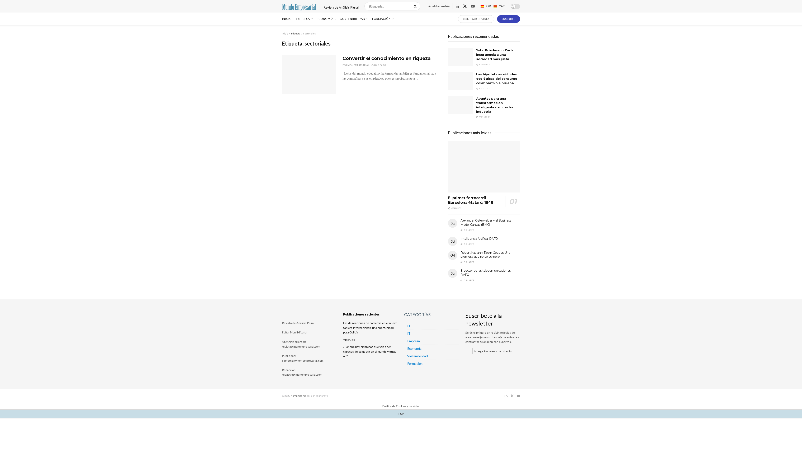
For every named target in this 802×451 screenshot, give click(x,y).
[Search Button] (416, 6)
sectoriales (309, 33)
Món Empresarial (358, 65)
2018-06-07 (484, 64)
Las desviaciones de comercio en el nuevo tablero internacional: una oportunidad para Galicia (370, 327)
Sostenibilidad (352, 18)
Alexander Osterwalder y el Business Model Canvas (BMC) (486, 223)
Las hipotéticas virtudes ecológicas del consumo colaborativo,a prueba (496, 78)
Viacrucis (349, 339)
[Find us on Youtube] (473, 6)
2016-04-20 (379, 65)
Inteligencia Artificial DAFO (479, 239)
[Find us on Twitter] (465, 6)
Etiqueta (295, 33)
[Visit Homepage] (299, 6)
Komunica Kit (298, 395)
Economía (325, 18)
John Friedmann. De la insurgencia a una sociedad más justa (495, 54)
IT (409, 326)
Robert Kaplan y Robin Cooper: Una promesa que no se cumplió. (485, 255)
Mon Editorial (298, 332)
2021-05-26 (484, 117)
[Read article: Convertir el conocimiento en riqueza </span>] (309, 74)
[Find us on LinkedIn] (457, 6)
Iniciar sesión (440, 6)
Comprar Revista (476, 18)
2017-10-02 (484, 88)
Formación (381, 18)
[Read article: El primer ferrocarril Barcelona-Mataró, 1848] (484, 167)
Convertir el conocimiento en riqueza (386, 58)
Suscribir (508, 18)
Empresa (303, 18)
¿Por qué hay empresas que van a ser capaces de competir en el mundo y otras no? (369, 351)
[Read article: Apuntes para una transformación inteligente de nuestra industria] (460, 105)
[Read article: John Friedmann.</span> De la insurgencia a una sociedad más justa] (460, 57)
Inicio (287, 18)
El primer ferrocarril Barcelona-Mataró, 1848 (470, 200)
